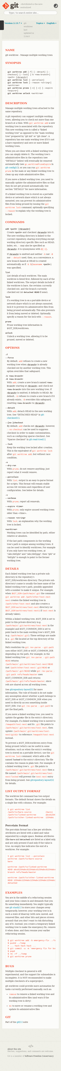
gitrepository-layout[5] (21, 689)
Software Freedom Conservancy (39, 1056)
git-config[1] (11, 167)
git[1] (19, 1022)
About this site (14, 1049)
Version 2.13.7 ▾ (13, 23)
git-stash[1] (15, 907)
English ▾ (51, 23)
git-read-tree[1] (37, 439)
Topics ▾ (40, 23)
